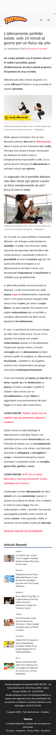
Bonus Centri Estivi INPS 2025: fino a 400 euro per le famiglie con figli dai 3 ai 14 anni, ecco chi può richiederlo (27, 668)
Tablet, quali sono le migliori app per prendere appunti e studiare (25, 417)
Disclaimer (45, 730)
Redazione (20, 730)
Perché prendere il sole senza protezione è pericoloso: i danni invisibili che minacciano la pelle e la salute (27, 624)
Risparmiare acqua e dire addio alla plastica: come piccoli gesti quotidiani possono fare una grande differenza (27, 580)
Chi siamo (10, 730)
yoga (15, 294)
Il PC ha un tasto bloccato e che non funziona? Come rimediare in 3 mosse (25, 479)
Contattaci (45, 712)
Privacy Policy (33, 730)
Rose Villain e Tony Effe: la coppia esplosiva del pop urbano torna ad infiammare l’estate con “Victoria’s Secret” (27, 602)
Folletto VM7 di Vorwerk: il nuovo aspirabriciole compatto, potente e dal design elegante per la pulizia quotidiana (27, 646)
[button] (41, 20)
